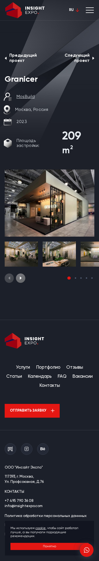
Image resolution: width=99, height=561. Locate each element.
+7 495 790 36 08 (19, 501)
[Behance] (43, 449)
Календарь (40, 376)
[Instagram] (26, 449)
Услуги (23, 367)
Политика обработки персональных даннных (46, 516)
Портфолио (48, 367)
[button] (20, 278)
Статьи (14, 376)
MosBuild (25, 97)
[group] (49, 203)
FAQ (62, 376)
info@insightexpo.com (24, 506)
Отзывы (74, 367)
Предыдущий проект (23, 57)
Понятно (49, 546)
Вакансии (82, 376)
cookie (40, 528)
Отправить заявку (28, 410)
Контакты (49, 385)
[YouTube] (10, 449)
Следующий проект (77, 57)
